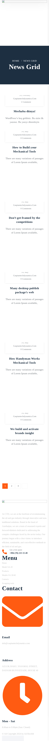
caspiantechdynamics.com (24, 98)
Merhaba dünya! (25, 111)
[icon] (4, 738)
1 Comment (26, 102)
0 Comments (26, 138)
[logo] (24, 17)
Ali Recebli (29, 734)
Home (15, 61)
